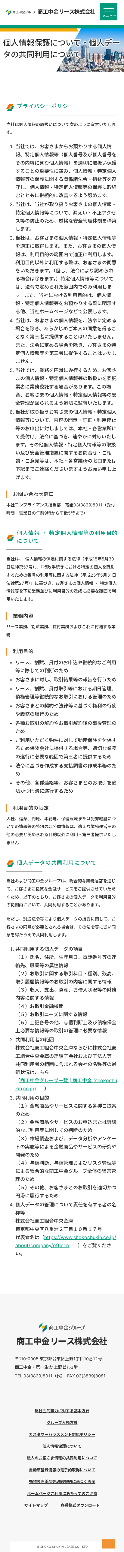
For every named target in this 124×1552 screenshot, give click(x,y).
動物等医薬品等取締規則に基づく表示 (62, 1481)
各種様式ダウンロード (80, 1505)
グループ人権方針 (62, 1422)
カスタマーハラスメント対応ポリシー (62, 1434)
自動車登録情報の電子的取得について (62, 1469)
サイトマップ (36, 1505)
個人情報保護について (62, 1446)
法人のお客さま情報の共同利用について (62, 1457)
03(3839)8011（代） (43, 1375)
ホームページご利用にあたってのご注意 (62, 1493)
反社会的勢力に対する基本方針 (62, 1410)
